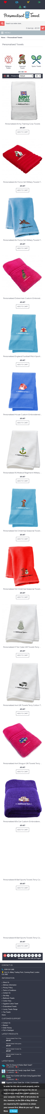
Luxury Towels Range (10, 1009)
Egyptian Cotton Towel (10, 1004)
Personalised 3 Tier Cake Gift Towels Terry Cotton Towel (23, 647)
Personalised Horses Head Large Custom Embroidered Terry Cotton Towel (14, 1054)
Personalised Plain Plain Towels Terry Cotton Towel (14, 1038)
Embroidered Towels (10, 1006)
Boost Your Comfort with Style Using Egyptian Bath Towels (23, 1076)
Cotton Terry (7, 1001)
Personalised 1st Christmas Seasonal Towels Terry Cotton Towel (23, 531)
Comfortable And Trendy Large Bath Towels (20, 1070)
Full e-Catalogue (8, 1030)
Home (3, 37)
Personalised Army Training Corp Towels (22, 124)
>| (39, 955)
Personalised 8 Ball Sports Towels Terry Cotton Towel (23, 880)
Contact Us (6, 993)
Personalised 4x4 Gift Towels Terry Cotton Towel (23, 705)
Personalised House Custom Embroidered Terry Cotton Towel (23, 414)
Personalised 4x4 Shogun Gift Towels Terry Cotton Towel (23, 763)
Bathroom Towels (9, 998)
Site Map (6, 995)
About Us (6, 982)
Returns (5, 1025)
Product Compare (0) (18, 76)
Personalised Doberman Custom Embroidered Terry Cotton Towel (23, 298)
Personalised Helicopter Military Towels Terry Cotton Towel (14, 1043)
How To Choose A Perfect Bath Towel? (19, 1065)
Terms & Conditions (9, 990)
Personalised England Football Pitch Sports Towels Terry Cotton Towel (23, 356)
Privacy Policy (8, 987)
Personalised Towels (15, 37)
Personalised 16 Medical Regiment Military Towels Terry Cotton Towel (23, 473)
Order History (7, 1028)
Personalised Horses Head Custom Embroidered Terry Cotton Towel (14, 1049)
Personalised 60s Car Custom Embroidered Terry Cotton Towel (23, 821)
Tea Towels (7, 1012)
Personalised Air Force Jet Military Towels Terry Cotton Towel (23, 182)
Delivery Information (9, 985)
